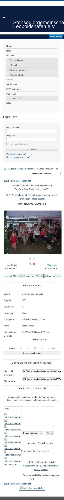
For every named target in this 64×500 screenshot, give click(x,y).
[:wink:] (13, 436)
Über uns (10, 55)
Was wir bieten (16, 60)
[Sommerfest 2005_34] (33, 253)
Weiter (50, 265)
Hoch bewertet (20, 195)
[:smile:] (13, 417)
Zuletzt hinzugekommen (39, 195)
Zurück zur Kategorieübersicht (17, 181)
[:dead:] (13, 461)
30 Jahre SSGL (16, 75)
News (8, 51)
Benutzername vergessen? (18, 157)
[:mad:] (13, 448)
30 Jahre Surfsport (17, 70)
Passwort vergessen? (16, 154)
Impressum (11, 94)
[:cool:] (13, 423)
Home (9, 46)
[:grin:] (13, 430)
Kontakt (9, 79)
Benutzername (12, 127)
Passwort (10, 136)
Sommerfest (30, 169)
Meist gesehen (38, 199)
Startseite (11, 169)
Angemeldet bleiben (20, 144)
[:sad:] (13, 455)
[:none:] (13, 442)
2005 (20, 169)
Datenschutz (15, 98)
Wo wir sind (11, 84)
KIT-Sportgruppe (13, 89)
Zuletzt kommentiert (49, 466)
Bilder (8, 103)
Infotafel (13, 65)
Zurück (14, 265)
